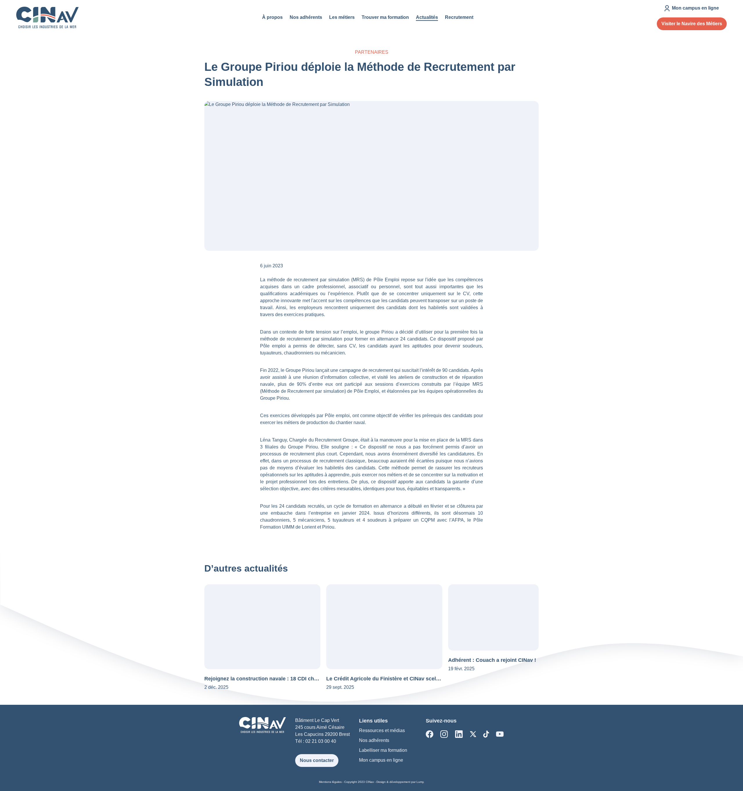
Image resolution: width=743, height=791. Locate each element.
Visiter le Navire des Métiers (691, 23)
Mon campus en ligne (381, 760)
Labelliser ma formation (383, 750)
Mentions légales (330, 781)
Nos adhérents (374, 740)
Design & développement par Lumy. (400, 781)
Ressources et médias (382, 730)
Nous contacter (317, 760)
